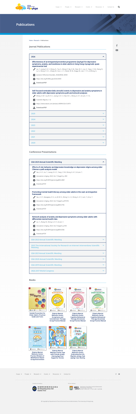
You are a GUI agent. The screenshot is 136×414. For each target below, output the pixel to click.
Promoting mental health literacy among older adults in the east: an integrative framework (64, 193)
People (67, 7)
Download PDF (41, 83)
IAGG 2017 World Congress (42, 271)
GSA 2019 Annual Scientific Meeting (46, 265)
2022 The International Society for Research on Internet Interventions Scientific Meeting (65, 246)
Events (88, 7)
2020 (33, 142)
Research (78, 7)
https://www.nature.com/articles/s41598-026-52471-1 (53, 104)
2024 (33, 119)
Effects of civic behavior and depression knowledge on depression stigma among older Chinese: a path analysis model (67, 168)
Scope (58, 7)
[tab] (67, 56)
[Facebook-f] (116, 45)
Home (31, 40)
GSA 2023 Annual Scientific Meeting (46, 162)
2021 (33, 137)
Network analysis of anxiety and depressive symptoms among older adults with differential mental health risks (64, 218)
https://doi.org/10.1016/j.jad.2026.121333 (48, 79)
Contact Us (111, 7)
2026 (33, 56)
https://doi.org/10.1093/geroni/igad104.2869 (50, 180)
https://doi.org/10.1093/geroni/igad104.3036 (50, 230)
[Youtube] (116, 50)
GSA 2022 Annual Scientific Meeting (46, 239)
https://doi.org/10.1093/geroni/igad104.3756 (50, 205)
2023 (33, 125)
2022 (33, 131)
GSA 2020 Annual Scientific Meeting (46, 259)
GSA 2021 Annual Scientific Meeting (46, 253)
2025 (33, 113)
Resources (99, 7)
